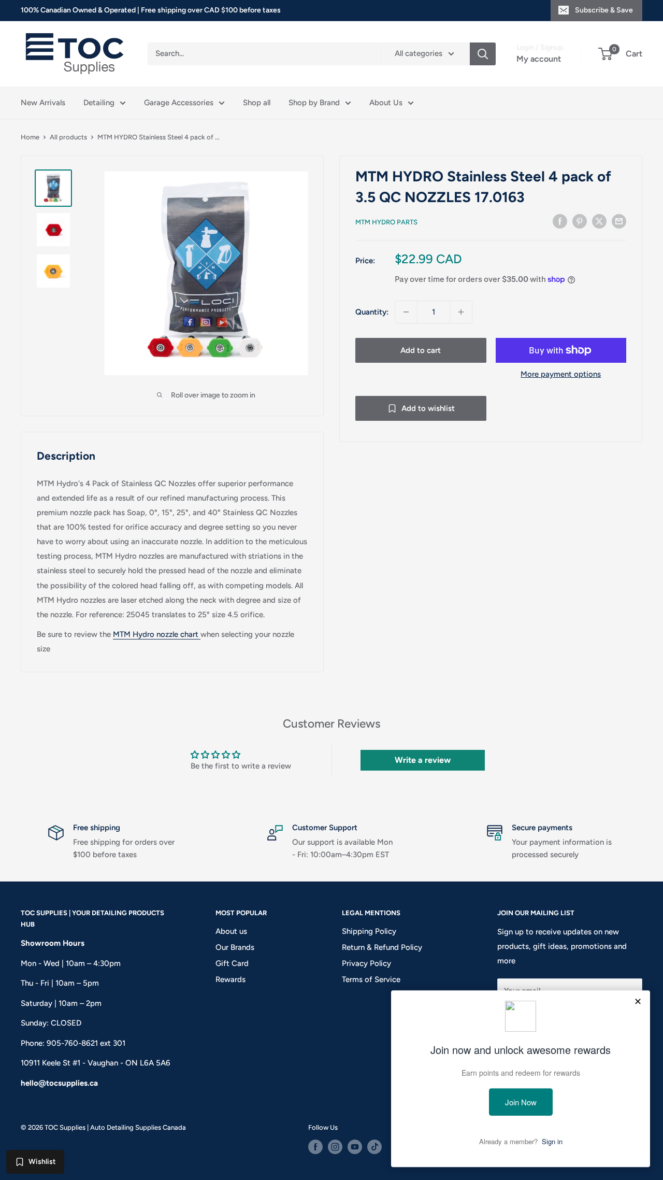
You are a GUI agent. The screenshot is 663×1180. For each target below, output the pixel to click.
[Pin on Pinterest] (579, 221)
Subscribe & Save (604, 10)
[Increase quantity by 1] (461, 312)
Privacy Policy (366, 963)
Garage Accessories (178, 102)
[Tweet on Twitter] (599, 221)
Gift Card (232, 963)
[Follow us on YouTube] (355, 1147)
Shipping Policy (369, 931)
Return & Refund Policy (382, 947)
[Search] (483, 53)
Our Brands (234, 947)
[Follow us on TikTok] (374, 1147)
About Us (385, 102)
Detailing (98, 102)
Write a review (423, 760)
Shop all (256, 102)
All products (68, 137)
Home (30, 137)
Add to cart (420, 350)
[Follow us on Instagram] (335, 1147)
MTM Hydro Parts (386, 222)
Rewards (230, 979)
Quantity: (371, 312)
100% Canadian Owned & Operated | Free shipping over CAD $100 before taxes (151, 10)
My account (538, 59)
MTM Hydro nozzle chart (155, 634)
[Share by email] (619, 221)
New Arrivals (43, 102)
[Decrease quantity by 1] (406, 312)
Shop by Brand (314, 102)
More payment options (561, 374)
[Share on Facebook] (560, 221)
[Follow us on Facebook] (315, 1147)
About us (231, 931)
